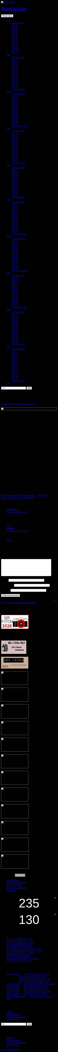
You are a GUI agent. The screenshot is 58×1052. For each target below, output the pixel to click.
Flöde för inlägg (13, 1014)
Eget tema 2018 (18, 344)
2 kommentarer (29, 404)
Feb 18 (15, 317)
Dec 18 (15, 341)
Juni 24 (15, 109)
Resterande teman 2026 (16, 883)
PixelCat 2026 (14, 8)
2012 (8, 383)
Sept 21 (15, 224)
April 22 (15, 177)
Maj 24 (15, 106)
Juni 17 (15, 363)
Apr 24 (15, 104)
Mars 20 (15, 246)
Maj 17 (15, 361)
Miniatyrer (10, 890)
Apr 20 (15, 248)
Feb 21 (15, 207)
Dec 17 (15, 378)
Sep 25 (15, 79)
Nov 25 (15, 84)
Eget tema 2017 (18, 381)
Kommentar (7, 558)
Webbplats (5, 590)
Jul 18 (14, 329)
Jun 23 (15, 145)
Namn (4, 580)
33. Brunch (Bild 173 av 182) (19, 961)
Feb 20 (15, 243)
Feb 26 (15, 28)
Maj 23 (15, 143)
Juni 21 (15, 216)
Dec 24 (15, 123)
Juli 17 (15, 366)
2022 (8, 165)
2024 (8, 92)
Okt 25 (15, 82)
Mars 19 (15, 283)
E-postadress (7, 585)
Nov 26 (15, 50)
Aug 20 (15, 258)
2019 (8, 273)
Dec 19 (15, 305)
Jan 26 (14, 25)
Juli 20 (15, 256)
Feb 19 (15, 280)
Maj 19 (15, 288)
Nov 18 (15, 339)
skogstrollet (11, 509)
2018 (8, 310)
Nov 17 (15, 376)
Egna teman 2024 (19, 126)
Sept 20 (15, 261)
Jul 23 (14, 148)
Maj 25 (15, 69)
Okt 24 (15, 118)
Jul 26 (14, 40)
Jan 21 (14, 204)
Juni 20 (15, 253)
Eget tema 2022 (18, 197)
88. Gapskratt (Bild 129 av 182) (32, 977)
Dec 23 (15, 160)
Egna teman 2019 (19, 307)
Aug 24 (15, 114)
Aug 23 (15, 150)
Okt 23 (15, 155)
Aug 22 (15, 187)
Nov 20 (15, 265)
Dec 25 (15, 87)
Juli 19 (15, 292)
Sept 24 (15, 116)
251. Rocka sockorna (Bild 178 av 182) (23, 948)
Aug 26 (15, 43)
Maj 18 (15, 324)
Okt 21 (15, 226)
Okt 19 (15, 300)
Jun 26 (15, 38)
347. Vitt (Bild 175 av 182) (18, 956)
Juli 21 (15, 219)
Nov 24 (15, 121)
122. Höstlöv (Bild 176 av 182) (19, 953)
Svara (8, 526)
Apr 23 (15, 141)
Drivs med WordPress (10, 1049)
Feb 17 (15, 354)
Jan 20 (14, 241)
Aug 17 (15, 368)
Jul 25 (14, 74)
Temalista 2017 (18, 349)
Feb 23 (15, 136)
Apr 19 (15, 285)
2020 (8, 236)
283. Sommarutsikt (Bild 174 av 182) (22, 958)
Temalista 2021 (18, 202)
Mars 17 (15, 356)
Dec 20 (15, 268)
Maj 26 (15, 35)
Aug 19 (15, 295)
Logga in (10, 1012)
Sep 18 (15, 334)
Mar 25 (15, 65)
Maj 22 (15, 180)
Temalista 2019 (18, 275)
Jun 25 (15, 72)
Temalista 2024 (18, 94)
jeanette (10, 528)
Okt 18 (15, 337)
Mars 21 (15, 209)
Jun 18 (15, 327)
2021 (8, 199)
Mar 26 (15, 30)
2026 (8, 20)
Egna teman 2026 (13, 885)
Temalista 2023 (18, 131)
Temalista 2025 (18, 57)
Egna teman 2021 (19, 234)
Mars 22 (15, 175)
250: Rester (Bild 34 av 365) (35, 986)
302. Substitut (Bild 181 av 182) (20, 941)
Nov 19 (15, 302)
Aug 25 (15, 77)
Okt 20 (15, 263)
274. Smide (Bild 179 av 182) (19, 946)
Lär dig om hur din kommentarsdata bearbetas (29, 601)
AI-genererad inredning (16, 888)
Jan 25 (14, 60)
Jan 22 (14, 170)
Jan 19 (14, 278)
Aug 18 (15, 332)
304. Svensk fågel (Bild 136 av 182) (34, 979)
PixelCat (18, 404)
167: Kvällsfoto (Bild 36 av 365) (37, 991)
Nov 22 (15, 194)
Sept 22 (15, 190)
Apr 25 (15, 67)
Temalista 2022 (18, 167)
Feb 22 (15, 172)
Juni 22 (15, 182)
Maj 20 (15, 251)
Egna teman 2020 (19, 270)
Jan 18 (14, 314)
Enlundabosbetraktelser (16, 996)
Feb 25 (15, 62)
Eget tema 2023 (18, 163)
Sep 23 (15, 153)
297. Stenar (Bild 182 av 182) (19, 939)
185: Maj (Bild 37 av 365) (34, 994)
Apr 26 (15, 33)
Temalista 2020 (18, 239)
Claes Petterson (13, 986)
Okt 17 (15, 373)
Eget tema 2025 (18, 89)
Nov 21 (15, 229)
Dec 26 (15, 52)
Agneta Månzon (13, 974)
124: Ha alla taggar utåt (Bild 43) (25, 496)
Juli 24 (15, 111)
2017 (8, 346)
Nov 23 (15, 158)
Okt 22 (15, 192)
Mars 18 (15, 319)
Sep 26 (15, 45)
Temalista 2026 (18, 23)
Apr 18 (15, 322)
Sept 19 (15, 297)
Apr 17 (15, 359)
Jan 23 (14, 133)
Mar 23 (15, 138)
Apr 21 (15, 212)
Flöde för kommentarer (16, 1017)
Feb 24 (15, 99)
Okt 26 (15, 47)
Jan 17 (14, 351)
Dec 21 (15, 231)
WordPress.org (12, 1019)
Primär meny (7, 16)
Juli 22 (15, 185)
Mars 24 (15, 101)
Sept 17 (15, 371)
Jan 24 (14, 96)
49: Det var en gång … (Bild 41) (23, 495)
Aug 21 (15, 221)
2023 (8, 128)
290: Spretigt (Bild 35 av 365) (36, 989)
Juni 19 (15, 290)
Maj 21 (15, 214)
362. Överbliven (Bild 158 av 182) (34, 981)
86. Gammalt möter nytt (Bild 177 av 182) (24, 951)
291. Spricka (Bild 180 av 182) (19, 944)
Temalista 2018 (18, 312)
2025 (8, 55)
